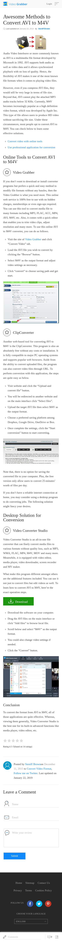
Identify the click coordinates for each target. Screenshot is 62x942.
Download (21, 601)
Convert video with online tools (25, 141)
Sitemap (29, 882)
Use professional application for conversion (31, 147)
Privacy (18, 890)
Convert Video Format (39, 768)
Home (18, 882)
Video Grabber (33, 239)
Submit (14, 856)
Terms (28, 890)
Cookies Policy (43, 890)
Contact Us (44, 882)
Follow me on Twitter (25, 773)
